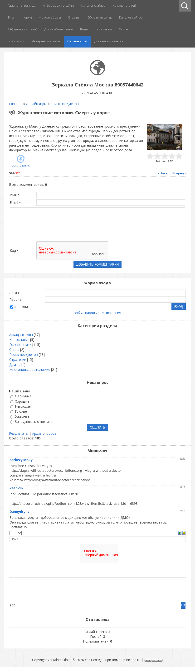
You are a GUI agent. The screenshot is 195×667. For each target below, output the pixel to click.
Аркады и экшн (21, 334)
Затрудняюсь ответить (34, 421)
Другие (14, 364)
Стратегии (17, 359)
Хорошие (22, 401)
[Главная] (97, 74)
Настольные (19, 339)
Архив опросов (44, 433)
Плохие (21, 411)
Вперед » (179, 173)
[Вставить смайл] (183, 532)
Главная (15, 103)
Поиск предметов (64, 103)
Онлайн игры (36, 103)
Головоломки (20, 344)
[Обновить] (179, 532)
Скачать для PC (21, 165)
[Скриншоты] (164, 137)
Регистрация (111, 312)
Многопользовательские (29, 369)
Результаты (18, 433)
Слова (14, 349)
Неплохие (23, 406)
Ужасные (22, 416)
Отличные (23, 396)
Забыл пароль (85, 312)
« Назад (163, 173)
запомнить (23, 306)
